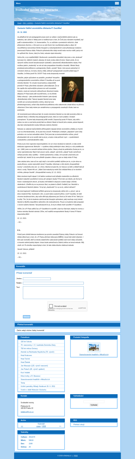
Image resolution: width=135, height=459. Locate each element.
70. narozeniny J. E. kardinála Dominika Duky (38, 345)
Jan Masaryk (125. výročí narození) (34, 366)
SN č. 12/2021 (28, 23)
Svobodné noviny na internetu (36, 9)
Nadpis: (19, 283)
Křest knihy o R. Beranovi (30, 376)
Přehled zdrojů (78, 425)
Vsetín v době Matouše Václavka (33, 390)
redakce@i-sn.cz (27, 412)
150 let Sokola (26, 342)
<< (22, 426)
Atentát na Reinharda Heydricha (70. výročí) (37, 352)
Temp (23, 383)
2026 (44, 426)
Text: (18, 287)
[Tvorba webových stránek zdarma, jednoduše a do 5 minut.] (73, 455)
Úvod (19, 23)
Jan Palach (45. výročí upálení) (33, 369)
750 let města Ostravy (29, 348)
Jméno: (19, 279)
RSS (76, 455)
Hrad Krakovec (26, 355)
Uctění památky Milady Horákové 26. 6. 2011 (38, 386)
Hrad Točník (25, 359)
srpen (38, 426)
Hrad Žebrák (25, 362)
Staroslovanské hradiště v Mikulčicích (35, 379)
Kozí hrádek (25, 373)
